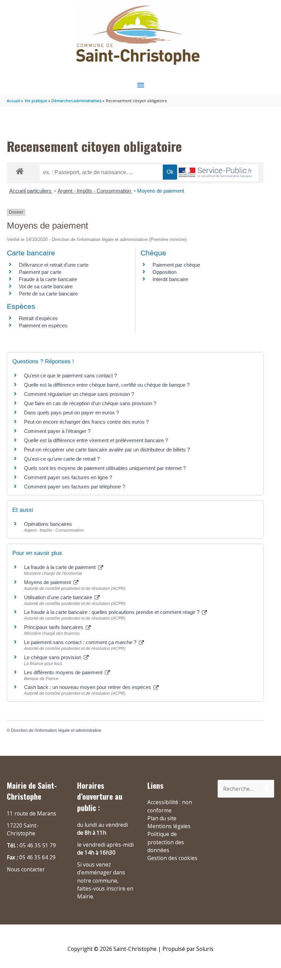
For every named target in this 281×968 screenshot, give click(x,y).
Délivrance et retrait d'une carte (53, 265)
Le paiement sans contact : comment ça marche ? (81, 642)
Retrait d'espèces (38, 318)
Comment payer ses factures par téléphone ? (74, 486)
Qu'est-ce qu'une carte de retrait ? (62, 459)
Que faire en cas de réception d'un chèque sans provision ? (91, 403)
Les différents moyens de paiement (64, 672)
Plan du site (161, 818)
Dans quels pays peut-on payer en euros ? (71, 412)
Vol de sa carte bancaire (46, 286)
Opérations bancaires (48, 524)
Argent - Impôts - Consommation (95, 191)
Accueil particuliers (31, 191)
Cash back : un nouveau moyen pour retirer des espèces (88, 687)
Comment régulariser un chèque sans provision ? (79, 394)
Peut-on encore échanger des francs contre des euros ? (86, 422)
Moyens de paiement (160, 191)
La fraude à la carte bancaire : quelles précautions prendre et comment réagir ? (112, 612)
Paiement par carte (40, 272)
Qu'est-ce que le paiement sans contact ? (70, 375)
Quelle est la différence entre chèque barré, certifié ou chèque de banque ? (107, 385)
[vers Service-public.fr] (215, 173)
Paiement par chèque (176, 265)
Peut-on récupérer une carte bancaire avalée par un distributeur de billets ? (107, 449)
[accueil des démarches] (19, 170)
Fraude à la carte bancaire (48, 279)
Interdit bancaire (170, 279)
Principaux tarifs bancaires (54, 627)
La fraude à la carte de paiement (60, 567)
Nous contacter (26, 869)
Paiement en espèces (43, 325)
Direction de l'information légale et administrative (56, 730)
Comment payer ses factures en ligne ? (68, 477)
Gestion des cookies (172, 858)
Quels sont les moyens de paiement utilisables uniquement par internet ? (105, 468)
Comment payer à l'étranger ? (57, 431)
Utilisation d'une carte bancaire (59, 597)
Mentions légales (169, 826)
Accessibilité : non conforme (169, 806)
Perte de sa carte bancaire (48, 294)
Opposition (164, 272)
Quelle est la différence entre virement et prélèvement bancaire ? (96, 440)
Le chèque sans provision (53, 657)
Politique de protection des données (165, 842)
